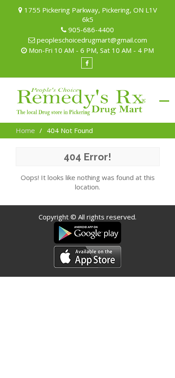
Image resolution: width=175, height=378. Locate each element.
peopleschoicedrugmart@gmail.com (92, 39)
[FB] (86, 63)
